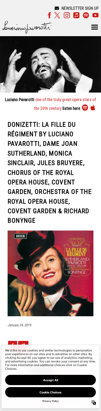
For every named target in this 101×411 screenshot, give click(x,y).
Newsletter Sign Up (80, 8)
